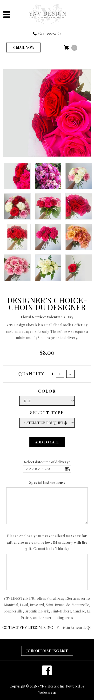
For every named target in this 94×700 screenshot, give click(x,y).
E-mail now (23, 47)
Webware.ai (47, 692)
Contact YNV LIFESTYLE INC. (28, 627)
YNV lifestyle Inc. (52, 686)
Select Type (47, 413)
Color (47, 391)
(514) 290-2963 (49, 33)
